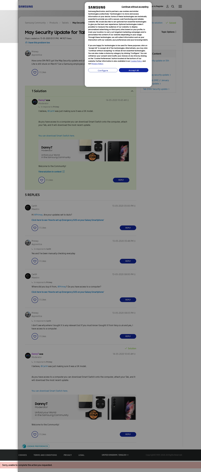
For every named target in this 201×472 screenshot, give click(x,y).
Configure (103, 71)
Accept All (134, 71)
